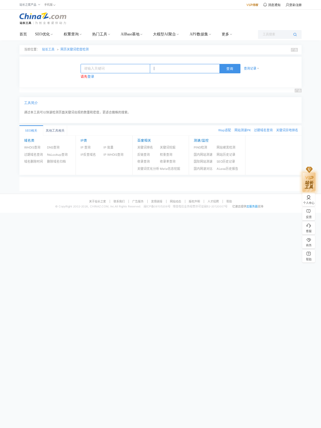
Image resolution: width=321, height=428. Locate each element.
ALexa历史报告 (227, 168)
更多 (225, 34)
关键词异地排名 (287, 130)
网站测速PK (242, 130)
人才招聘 (213, 201)
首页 (23, 34)
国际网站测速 (203, 161)
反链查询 (143, 154)
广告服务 (138, 201)
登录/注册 (295, 5)
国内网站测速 (203, 154)
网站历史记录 (226, 154)
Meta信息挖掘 (170, 168)
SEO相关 (31, 130)
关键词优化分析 (148, 168)
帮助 (229, 201)
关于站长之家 (97, 201)
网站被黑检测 (226, 147)
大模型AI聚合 (164, 34)
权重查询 (71, 34)
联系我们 (119, 201)
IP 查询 (86, 147)
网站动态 (175, 201)
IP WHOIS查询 (113, 154)
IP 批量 (108, 147)
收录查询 (143, 161)
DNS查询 (53, 147)
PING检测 (200, 147)
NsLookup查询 (57, 154)
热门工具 (99, 34)
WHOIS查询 (32, 147)
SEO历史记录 (226, 161)
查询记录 (250, 68)
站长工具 (48, 49)
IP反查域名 (88, 154)
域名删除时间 (33, 161)
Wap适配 (224, 130)
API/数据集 (199, 34)
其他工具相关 (55, 130)
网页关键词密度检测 (75, 49)
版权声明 (194, 201)
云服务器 (252, 206)
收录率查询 (168, 161)
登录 (90, 77)
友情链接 (156, 201)
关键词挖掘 (168, 147)
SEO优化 (42, 34)
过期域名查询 (263, 130)
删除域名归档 (56, 161)
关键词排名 (145, 147)
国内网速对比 (203, 168)
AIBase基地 (130, 34)
